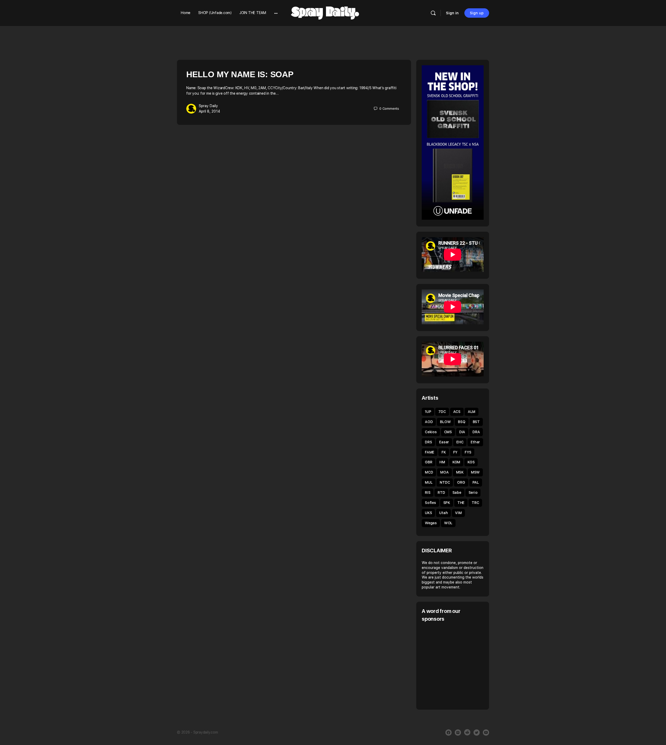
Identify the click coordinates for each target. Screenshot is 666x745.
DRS (428, 442)
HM (442, 462)
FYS (468, 452)
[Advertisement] (465, 665)
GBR (428, 462)
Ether (475, 442)
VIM (458, 513)
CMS (448, 432)
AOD (429, 422)
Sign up (477, 13)
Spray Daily (208, 106)
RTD (441, 492)
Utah (443, 513)
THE (460, 503)
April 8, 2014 (209, 111)
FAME (429, 452)
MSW (475, 472)
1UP (428, 412)
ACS (456, 412)
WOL (448, 523)
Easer (444, 442)
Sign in (452, 13)
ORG (461, 482)
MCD (429, 472)
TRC (475, 503)
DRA (476, 432)
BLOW (445, 422)
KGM (456, 462)
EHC (459, 442)
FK (443, 452)
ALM (471, 412)
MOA (444, 472)
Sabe (456, 492)
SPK (446, 503)
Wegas (431, 523)
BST (476, 422)
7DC (442, 412)
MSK (460, 472)
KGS (471, 462)
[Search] (433, 13)
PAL (475, 482)
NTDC (445, 482)
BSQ (461, 422)
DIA (462, 432)
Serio (473, 492)
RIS (427, 492)
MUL (428, 482)
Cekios (431, 432)
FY (455, 452)
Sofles (430, 503)
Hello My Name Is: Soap (239, 74)
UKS (428, 513)
